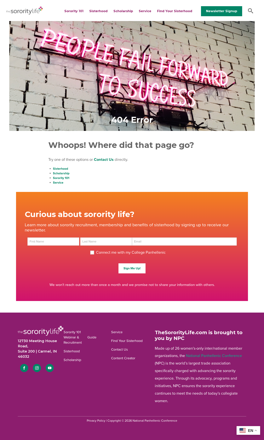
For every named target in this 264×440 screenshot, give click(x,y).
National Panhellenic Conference (214, 356)
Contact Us (119, 349)
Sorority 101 (73, 11)
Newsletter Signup (221, 11)
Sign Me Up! (132, 268)
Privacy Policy (96, 421)
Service (145, 11)
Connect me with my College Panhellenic (131, 252)
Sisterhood (98, 11)
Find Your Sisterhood (174, 11)
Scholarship (123, 11)
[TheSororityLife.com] (24, 14)
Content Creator (123, 358)
